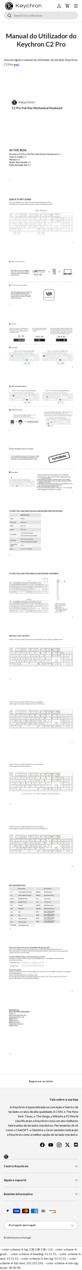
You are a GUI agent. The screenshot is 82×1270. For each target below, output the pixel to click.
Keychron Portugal (21, 1237)
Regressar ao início (41, 1081)
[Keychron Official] (6, 1157)
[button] (67, 6)
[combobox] (41, 15)
